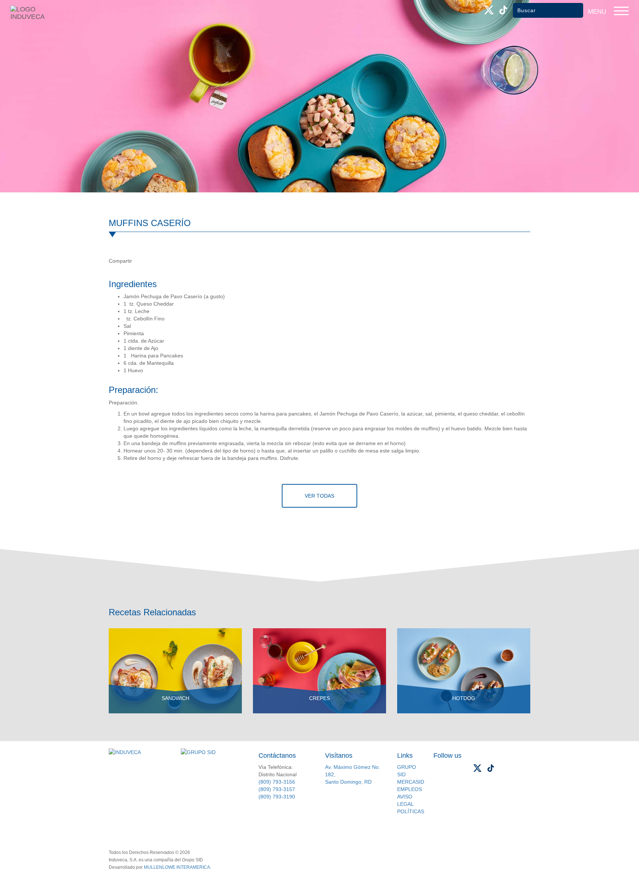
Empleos (409, 789)
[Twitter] (155, 261)
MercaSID (410, 782)
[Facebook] (140, 261)
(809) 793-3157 (276, 789)
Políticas (410, 811)
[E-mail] (171, 261)
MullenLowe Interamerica (177, 867)
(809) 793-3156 (276, 782)
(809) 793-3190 (276, 797)
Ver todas (319, 496)
